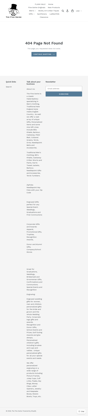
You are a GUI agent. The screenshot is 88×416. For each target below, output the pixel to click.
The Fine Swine (17, 411)
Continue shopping (42, 54)
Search (9, 87)
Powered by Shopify (29, 411)
